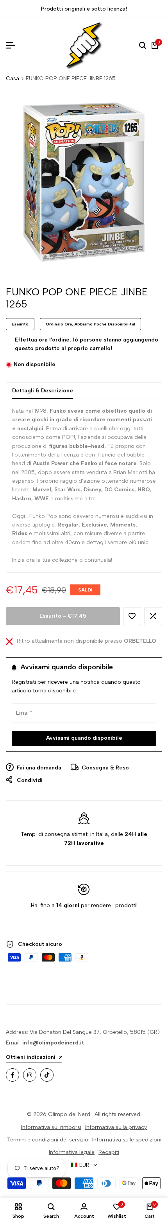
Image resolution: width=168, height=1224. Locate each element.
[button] (132, 616)
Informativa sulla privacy (116, 1127)
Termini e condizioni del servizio (47, 1139)
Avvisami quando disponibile (84, 738)
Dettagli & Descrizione (42, 390)
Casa (12, 78)
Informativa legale (72, 1152)
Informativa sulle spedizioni (126, 1139)
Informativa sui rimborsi (51, 1127)
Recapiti (108, 1152)
